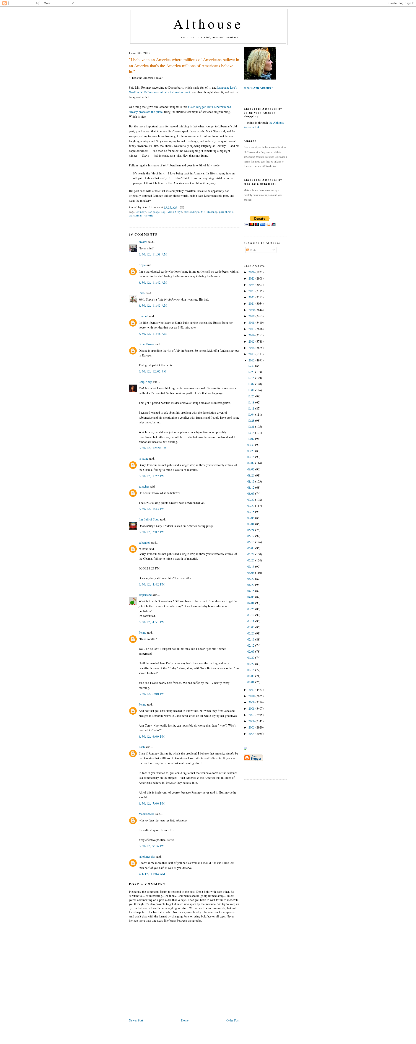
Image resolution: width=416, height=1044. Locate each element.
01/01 (251, 682)
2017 (252, 329)
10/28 (251, 420)
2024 (252, 285)
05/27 (251, 554)
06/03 (251, 548)
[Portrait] (260, 78)
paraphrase (226, 211)
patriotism (135, 215)
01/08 (251, 676)
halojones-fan (147, 856)
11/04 (251, 414)
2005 (252, 727)
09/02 (251, 469)
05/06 (251, 573)
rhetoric (149, 215)
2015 (252, 341)
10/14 (251, 433)
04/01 (251, 603)
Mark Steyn (174, 211)
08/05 (251, 493)
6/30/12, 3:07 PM (152, 532)
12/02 (251, 390)
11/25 (251, 396)
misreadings (191, 211)
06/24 (251, 530)
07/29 (251, 500)
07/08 (251, 518)
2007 (252, 715)
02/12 (251, 645)
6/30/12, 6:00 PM (152, 694)
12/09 (251, 384)
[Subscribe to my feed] (245, 749)
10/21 (251, 426)
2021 (252, 303)
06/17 (251, 536)
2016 (252, 335)
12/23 (251, 372)
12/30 (251, 366)
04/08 (251, 597)
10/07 (251, 439)
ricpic (142, 265)
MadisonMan (146, 814)
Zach (142, 747)
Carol (142, 293)
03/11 (251, 621)
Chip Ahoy (145, 382)
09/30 (251, 445)
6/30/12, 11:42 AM (153, 282)
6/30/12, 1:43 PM (152, 509)
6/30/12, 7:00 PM (152, 803)
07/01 (251, 524)
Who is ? (258, 88)
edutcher (144, 486)
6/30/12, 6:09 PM (152, 736)
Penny (142, 632)
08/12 (251, 487)
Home (184, 1020)
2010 (252, 696)
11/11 (251, 408)
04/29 (251, 579)
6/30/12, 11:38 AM (153, 254)
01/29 (251, 657)
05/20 (251, 560)
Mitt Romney (209, 211)
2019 (252, 316)
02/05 (251, 651)
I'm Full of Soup (149, 519)
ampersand (145, 595)
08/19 (251, 481)
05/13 (251, 566)
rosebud (143, 316)
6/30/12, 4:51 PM (152, 622)
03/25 (251, 609)
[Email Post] (181, 207)
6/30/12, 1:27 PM (152, 476)
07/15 (251, 512)
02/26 (251, 633)
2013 (252, 354)
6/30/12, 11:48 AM (153, 334)
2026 (252, 272)
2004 (252, 734)
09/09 (251, 463)
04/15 (251, 591)
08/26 (251, 475)
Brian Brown (146, 344)
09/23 (251, 451)
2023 (252, 291)
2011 (252, 690)
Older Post (232, 1020)
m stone (143, 458)
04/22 (251, 585)
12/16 (251, 378)
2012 (252, 360)
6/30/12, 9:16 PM (152, 846)
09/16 (251, 457)
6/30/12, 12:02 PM (153, 371)
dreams (143, 242)
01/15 (251, 670)
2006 (252, 721)
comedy (141, 211)
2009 (252, 702)
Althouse (208, 23)
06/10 (251, 542)
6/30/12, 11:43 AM (153, 305)
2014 (252, 348)
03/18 (251, 615)
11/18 (251, 402)
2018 (252, 322)
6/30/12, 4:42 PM (152, 584)
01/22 (251, 664)
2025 (252, 278)
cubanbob (144, 542)
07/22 (251, 506)
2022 (252, 297)
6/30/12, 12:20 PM (153, 448)
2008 (252, 708)
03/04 (251, 627)
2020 (252, 310)
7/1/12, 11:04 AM (152, 874)
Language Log (157, 211)
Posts (252, 250)
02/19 (251, 639)
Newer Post (136, 1020)
